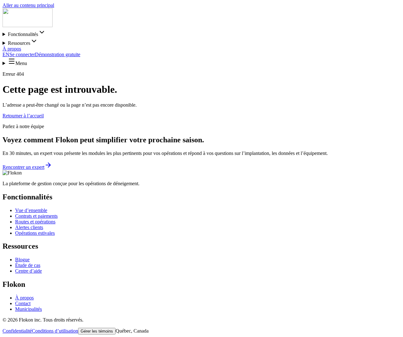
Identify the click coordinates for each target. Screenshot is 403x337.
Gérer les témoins (97, 331)
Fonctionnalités (23, 34)
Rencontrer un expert (23, 167)
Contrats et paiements (36, 216)
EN (6, 54)
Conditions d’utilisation (55, 331)
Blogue (22, 259)
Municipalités (28, 309)
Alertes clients (29, 227)
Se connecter (22, 54)
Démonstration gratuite (57, 54)
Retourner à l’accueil (23, 115)
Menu (21, 63)
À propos (12, 48)
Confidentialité (17, 331)
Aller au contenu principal (28, 5)
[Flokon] (28, 25)
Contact (23, 303)
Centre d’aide (28, 271)
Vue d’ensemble (31, 210)
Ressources (19, 43)
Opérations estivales (35, 233)
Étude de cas (27, 265)
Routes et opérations (35, 221)
